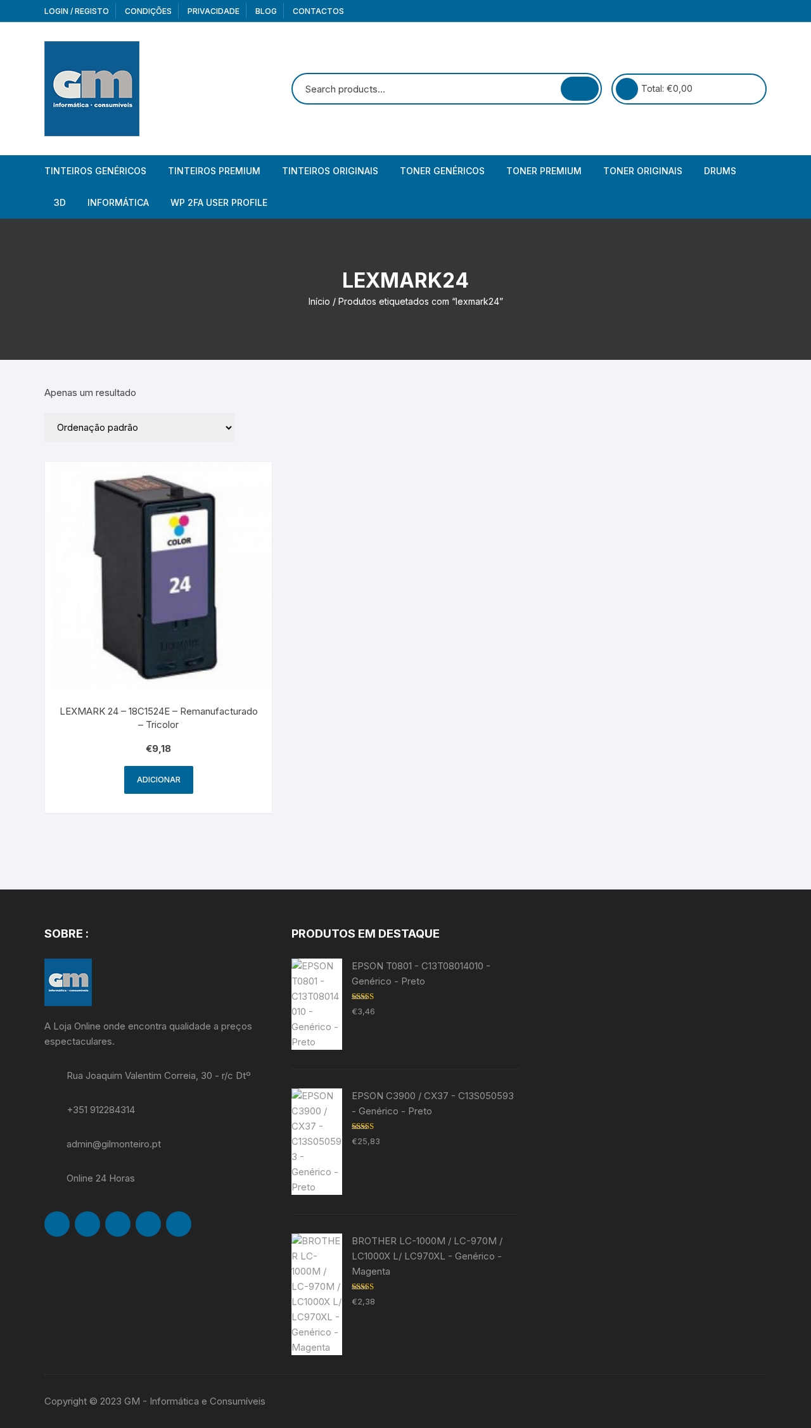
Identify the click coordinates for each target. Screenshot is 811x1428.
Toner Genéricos (442, 170)
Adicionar (159, 779)
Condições (148, 11)
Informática (118, 202)
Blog (266, 11)
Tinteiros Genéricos (95, 170)
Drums (720, 170)
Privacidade (213, 11)
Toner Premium (544, 170)
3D (60, 202)
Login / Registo (76, 11)
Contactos (318, 11)
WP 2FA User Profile (218, 202)
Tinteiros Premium (214, 170)
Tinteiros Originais (330, 170)
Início (319, 301)
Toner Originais (642, 170)
